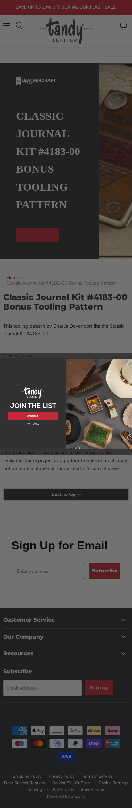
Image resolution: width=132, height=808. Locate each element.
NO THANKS (33, 424)
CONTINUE (32, 416)
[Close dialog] (128, 362)
